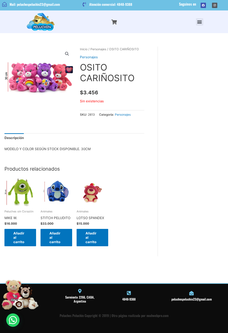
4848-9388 (129, 299)
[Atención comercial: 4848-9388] (84, 4)
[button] (199, 22)
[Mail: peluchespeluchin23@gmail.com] (4, 4)
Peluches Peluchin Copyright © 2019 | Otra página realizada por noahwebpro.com (114, 315)
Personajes (98, 49)
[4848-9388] (129, 293)
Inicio (84, 49)
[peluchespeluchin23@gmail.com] (191, 293)
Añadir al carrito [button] (18, 237)
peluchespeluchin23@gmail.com (191, 299)
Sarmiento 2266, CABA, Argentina (79, 299)
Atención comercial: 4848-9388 (110, 4)
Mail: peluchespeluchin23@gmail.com (35, 4)
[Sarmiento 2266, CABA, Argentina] (79, 291)
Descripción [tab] (14, 138)
